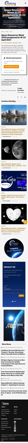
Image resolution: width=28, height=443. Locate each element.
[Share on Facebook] (18, 97)
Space (11, 31)
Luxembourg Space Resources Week (9, 81)
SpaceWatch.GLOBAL (7, 233)
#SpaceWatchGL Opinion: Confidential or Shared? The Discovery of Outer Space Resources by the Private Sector (13, 230)
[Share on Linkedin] (25, 97)
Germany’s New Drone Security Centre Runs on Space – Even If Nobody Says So (14, 392)
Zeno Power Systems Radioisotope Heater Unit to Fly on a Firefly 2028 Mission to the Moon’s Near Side (13, 373)
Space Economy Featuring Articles (14, 380)
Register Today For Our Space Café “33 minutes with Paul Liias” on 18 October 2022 (13, 197)
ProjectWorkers (11, 436)
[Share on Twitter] (21, 97)
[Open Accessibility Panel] (25, 222)
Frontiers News (15, 368)
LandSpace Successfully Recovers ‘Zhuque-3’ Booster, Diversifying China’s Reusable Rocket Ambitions (13, 352)
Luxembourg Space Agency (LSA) (11, 79)
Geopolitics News (15, 347)
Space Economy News (20, 357)
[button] (2, 440)
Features (3, 127)
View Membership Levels (11, 66)
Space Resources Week (6, 84)
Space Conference (5, 83)
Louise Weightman (6, 136)
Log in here (17, 72)
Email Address (7, 289)
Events (2, 31)
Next (21, 295)
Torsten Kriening (6, 200)
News (7, 31)
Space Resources (14, 83)
